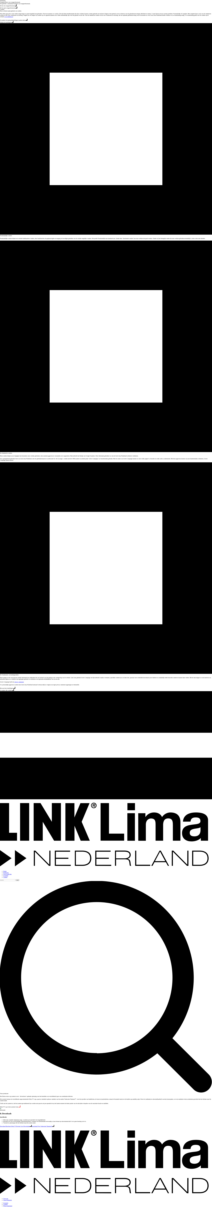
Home (5, 871)
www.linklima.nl (8, 16)
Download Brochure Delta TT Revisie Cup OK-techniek (15, 1126)
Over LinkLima (7, 874)
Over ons (5, 1198)
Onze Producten (7, 1200)
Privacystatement (7, 1206)
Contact (5, 877)
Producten (6, 872)
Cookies (2, 9)
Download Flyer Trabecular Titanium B (42, 1126)
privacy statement (19, 682)
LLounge (5, 875)
